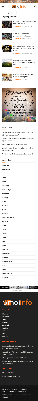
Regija (4, 230)
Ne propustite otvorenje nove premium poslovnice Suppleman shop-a (24, 48)
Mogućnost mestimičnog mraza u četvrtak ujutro (18, 154)
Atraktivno (6, 170)
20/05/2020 (26, 79)
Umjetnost (6, 253)
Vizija (3, 265)
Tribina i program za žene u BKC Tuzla (14, 144)
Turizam (5, 249)
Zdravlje (5, 277)
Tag (8, 13)
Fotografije (6, 190)
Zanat (4, 269)
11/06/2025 (26, 26)
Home (3, 13)
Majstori (5, 214)
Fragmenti (5, 194)
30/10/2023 (26, 53)
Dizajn (4, 182)
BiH (3, 174)
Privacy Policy (22, 391)
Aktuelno (5, 166)
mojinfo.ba (18, 26)
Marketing (5, 389)
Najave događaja (8, 218)
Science (4, 234)
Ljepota (4, 210)
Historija (5, 198)
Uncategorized (7, 261)
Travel (4, 245)
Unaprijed (5, 257)
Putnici (4, 226)
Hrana (4, 202)
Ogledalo (5, 222)
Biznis (4, 178)
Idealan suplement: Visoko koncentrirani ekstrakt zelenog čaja (24, 62)
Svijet (4, 237)
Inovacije (5, 206)
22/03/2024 (26, 38)
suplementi (13, 13)
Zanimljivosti (7, 273)
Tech (3, 241)
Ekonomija (6, 186)
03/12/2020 (26, 67)
